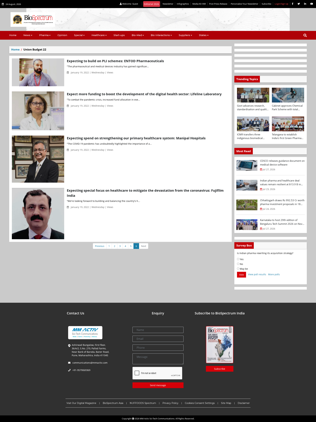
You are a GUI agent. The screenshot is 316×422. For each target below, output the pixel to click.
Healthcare (98, 35)
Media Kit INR (199, 3)
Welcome (130, 3)
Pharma (44, 35)
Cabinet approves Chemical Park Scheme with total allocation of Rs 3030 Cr (287, 107)
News (26, 35)
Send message (158, 385)
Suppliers (184, 35)
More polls (274, 274)
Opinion (62, 35)
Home (12, 35)
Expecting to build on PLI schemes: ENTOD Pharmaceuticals (115, 61)
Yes (241, 259)
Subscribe (266, 3)
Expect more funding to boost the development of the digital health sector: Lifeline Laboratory (144, 94)
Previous (99, 246)
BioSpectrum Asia (113, 403)
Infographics (183, 3)
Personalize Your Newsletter (244, 3)
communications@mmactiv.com (89, 362)
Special (78, 35)
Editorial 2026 (151, 4)
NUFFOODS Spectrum (143, 403)
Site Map (226, 403)
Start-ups (119, 35)
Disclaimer (244, 403)
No (241, 264)
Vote (241, 274)
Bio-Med (137, 35)
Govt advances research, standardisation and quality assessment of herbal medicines (252, 107)
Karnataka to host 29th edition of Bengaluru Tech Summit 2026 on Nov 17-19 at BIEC (281, 222)
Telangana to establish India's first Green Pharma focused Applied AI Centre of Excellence (288, 136)
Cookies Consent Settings (200, 403)
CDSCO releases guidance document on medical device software (282, 162)
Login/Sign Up (281, 3)
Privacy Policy (170, 403)
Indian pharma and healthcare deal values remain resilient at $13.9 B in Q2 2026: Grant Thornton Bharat (280, 182)
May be (243, 268)
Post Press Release (218, 3)
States (203, 35)
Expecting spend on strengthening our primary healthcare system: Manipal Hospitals (136, 138)
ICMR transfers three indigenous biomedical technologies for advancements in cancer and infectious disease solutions (253, 136)
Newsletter (168, 3)
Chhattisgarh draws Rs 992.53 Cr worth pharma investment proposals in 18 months (282, 202)
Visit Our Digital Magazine (81, 403)
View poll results (257, 274)
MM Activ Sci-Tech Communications (157, 418)
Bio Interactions (160, 35)
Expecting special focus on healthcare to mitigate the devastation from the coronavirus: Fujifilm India (145, 193)
